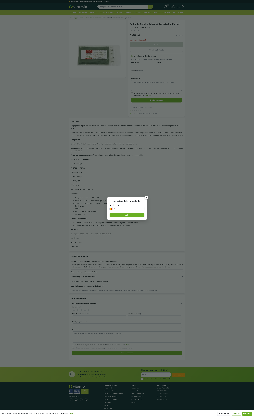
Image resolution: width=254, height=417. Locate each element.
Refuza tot (236, 413)
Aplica (127, 215)
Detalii (71, 414)
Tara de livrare (114, 205)
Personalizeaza (224, 414)
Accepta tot (247, 413)
